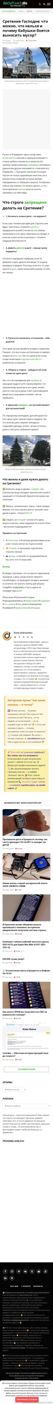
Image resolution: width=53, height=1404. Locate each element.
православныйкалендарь (27, 608)
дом (19, 591)
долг (14, 269)
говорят (35, 489)
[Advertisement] (26, 119)
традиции (45, 601)
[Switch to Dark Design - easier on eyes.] (40, 4)
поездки (22, 405)
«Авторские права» (17, 1348)
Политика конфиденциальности (33, 1373)
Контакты (38, 1286)
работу (34, 227)
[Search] (44, 4)
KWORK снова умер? (13, 959)
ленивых (35, 380)
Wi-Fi (28, 513)
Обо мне (14, 1286)
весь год (17, 356)
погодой (21, 520)
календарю (32, 165)
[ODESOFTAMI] (15, 4)
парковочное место (31, 359)
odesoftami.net (33, 738)
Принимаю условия (27, 1400)
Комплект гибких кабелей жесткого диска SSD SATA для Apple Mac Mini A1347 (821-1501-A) (26, 945)
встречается (9, 158)
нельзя (21, 189)
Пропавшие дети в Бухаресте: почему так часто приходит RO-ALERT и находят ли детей (25, 842)
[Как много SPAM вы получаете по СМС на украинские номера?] (26, 995)
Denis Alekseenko (23, 632)
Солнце (12, 548)
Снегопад (12, 540)
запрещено (35, 202)
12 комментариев (11, 43)
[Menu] (48, 4)
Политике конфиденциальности (16, 1320)
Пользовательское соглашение (22, 1376)
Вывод (6, 566)
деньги (20, 248)
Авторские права (12, 1373)
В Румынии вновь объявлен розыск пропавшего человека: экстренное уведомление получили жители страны (24, 927)
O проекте (26, 1286)
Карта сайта (33, 1378)
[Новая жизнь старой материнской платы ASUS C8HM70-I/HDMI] (26, 866)
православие (31, 601)
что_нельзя (9, 604)
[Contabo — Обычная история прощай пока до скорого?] (26, 1036)
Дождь (12, 556)
